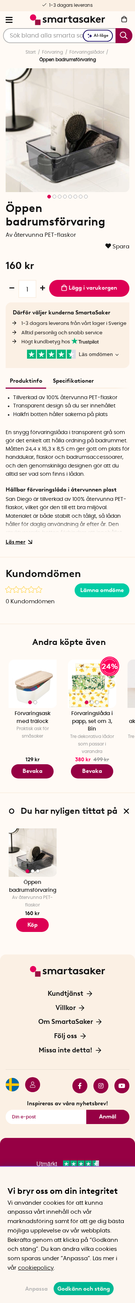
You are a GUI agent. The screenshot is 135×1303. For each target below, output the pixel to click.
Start (31, 52)
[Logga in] (29, 1085)
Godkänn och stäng (83, 1288)
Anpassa (36, 1288)
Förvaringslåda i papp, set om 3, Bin (92, 721)
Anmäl (107, 1116)
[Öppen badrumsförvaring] (33, 852)
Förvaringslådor (86, 52)
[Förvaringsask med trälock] (33, 684)
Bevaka (32, 771)
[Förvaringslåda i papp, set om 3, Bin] (92, 684)
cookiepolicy (36, 1268)
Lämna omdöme (102, 590)
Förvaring (52, 52)
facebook (76, 1085)
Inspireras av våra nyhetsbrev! (67, 1103)
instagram (97, 1085)
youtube (118, 1085)
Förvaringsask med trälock (33, 717)
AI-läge (101, 35)
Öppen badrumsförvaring (32, 886)
